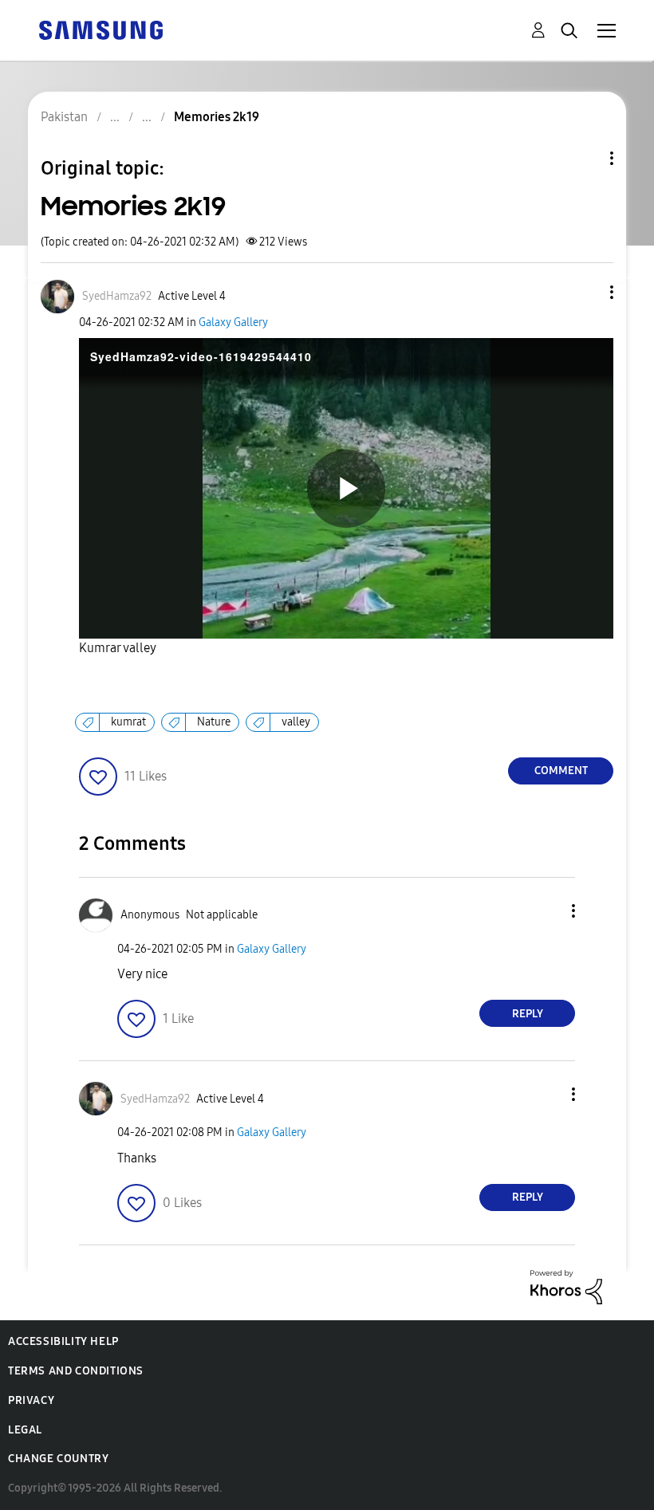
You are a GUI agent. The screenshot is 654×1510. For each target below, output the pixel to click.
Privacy (31, 1400)
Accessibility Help (63, 1341)
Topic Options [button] (584, 158)
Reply (527, 1013)
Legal (25, 1430)
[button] (585, 292)
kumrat (128, 722)
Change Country (58, 1458)
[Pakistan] (100, 29)
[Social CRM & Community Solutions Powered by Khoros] (566, 1285)
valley (296, 722)
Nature (213, 722)
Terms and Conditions (76, 1371)
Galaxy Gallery (233, 322)
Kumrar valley (117, 647)
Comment (561, 770)
